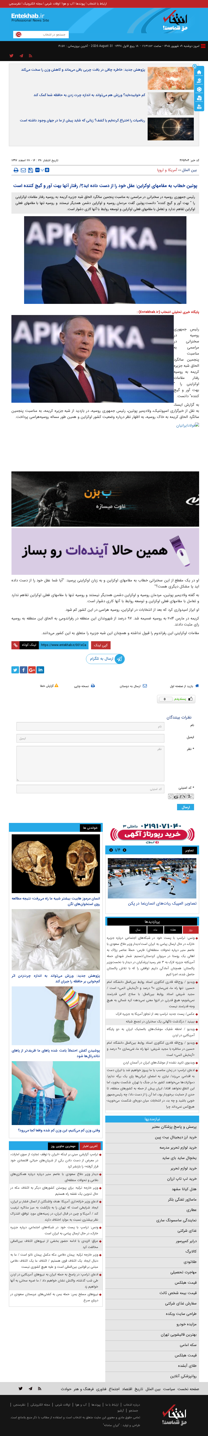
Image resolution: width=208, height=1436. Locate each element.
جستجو (133, 1410)
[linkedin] (40, 669)
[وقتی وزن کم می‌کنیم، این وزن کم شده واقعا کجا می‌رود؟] (56, 1093)
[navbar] (203, 46)
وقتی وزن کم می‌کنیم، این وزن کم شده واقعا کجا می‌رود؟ (59, 1130)
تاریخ (139, 1389)
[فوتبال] (199, 89)
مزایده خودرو (187, 1324)
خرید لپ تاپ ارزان (182, 1179)
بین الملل (189, 170)
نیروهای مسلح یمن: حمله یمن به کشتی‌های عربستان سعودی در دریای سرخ (54, 1297)
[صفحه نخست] (199, 72)
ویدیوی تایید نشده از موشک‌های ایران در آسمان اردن (159, 1062)
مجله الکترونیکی (40, 1404)
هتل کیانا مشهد (184, 1189)
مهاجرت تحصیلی (183, 1272)
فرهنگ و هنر (84, 1389)
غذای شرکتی (187, 1231)
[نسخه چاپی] (16, 170)
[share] (11, 56)
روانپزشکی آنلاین (183, 1376)
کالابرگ (191, 1251)
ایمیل (190, 737)
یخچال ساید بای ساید (179, 1158)
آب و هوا (68, 3)
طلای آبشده (187, 1366)
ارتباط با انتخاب (97, 3)
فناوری (101, 1389)
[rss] (30, 56)
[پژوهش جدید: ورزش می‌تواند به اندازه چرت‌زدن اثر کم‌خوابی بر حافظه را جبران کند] (56, 939)
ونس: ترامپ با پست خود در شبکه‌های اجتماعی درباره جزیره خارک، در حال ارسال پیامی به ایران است (54, 1230)
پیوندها (80, 3)
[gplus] (32, 669)
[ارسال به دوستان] (23, 170)
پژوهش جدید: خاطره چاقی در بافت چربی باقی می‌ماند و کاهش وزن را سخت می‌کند (83, 69)
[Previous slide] (124, 850)
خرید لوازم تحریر (184, 1168)
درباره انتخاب (132, 1404)
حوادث (66, 1389)
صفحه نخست (188, 1389)
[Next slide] (111, 850)
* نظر (190, 749)
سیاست (169, 1389)
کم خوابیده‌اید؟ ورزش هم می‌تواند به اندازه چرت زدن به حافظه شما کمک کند (89, 95)
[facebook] (23, 669)
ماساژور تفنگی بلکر (182, 1199)
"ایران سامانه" (111, 1425)
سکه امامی (188, 1345)
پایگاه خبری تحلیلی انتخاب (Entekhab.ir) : (168, 312)
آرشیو (120, 1410)
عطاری (191, 1210)
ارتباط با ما (112, 1404)
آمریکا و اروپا (167, 170)
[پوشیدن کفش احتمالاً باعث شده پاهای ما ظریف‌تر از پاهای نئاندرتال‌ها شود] (56, 1015)
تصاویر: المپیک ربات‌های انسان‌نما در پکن (162, 903)
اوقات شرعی (52, 3)
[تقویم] (199, 97)
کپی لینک (101, 645)
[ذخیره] (30, 170)
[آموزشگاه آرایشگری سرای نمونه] (105, 551)
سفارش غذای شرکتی (181, 1303)
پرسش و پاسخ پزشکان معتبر (174, 1127)
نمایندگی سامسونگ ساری (176, 1220)
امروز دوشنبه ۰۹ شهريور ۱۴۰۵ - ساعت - (169, 46)
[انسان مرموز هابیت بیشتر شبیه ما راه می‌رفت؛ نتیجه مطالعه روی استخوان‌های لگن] (56, 863)
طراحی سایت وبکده (181, 1314)
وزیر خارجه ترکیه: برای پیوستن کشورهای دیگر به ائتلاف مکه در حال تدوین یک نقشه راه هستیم (54, 1190)
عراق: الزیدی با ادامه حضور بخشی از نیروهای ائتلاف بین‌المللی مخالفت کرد (54, 1244)
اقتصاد (127, 1389)
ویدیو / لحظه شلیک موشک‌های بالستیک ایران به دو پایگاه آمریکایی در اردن (151, 1032)
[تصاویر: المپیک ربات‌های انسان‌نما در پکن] (152, 878)
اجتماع (114, 1389)
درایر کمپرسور (186, 1241)
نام (192, 725)
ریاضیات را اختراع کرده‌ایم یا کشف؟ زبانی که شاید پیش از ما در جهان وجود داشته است (82, 120)
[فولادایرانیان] (105, 445)
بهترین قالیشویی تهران (179, 1335)
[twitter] (15, 669)
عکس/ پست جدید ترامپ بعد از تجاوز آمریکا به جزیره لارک (155, 1014)
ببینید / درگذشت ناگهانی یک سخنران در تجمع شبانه (160, 1021)
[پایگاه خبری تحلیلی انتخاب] (177, 23)
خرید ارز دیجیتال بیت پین (176, 1137)
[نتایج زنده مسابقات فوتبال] (199, 106)
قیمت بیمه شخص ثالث (178, 1293)
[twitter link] (21, 1388)
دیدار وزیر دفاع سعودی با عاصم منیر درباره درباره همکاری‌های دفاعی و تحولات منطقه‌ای (54, 1177)
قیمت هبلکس (186, 1283)
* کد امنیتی (186, 787)
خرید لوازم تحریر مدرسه (178, 1148)
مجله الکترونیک (32, 3)
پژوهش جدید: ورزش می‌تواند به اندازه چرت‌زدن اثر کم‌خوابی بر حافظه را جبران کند (56, 978)
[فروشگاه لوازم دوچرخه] (105, 499)
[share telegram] (21, 56)
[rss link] (39, 1388)
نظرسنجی (15, 3)
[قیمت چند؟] (199, 80)
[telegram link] (30, 1388)
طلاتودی (190, 1262)
